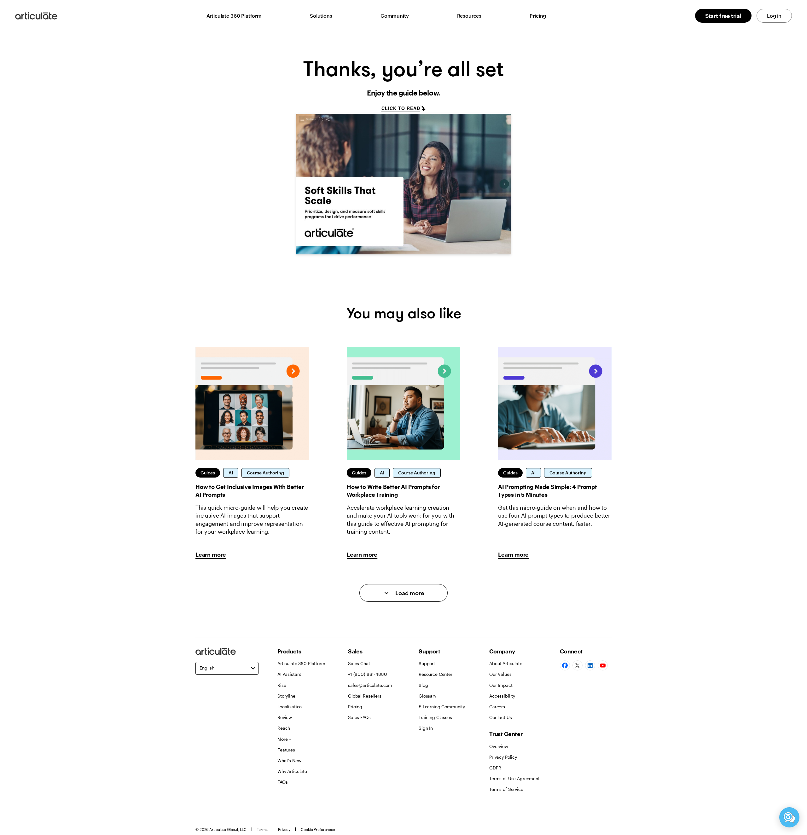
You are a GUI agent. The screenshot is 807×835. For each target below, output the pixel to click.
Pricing (538, 16)
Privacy (284, 829)
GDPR (495, 767)
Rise (281, 685)
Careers (497, 706)
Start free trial (723, 15)
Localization (289, 706)
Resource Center (435, 674)
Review (284, 717)
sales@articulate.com (370, 685)
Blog (423, 685)
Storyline (286, 696)
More (282, 739)
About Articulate (505, 663)
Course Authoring (265, 472)
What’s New (289, 760)
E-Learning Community (442, 706)
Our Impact (501, 685)
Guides (207, 472)
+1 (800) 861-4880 (367, 674)
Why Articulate (292, 771)
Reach (283, 728)
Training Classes (435, 717)
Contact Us (500, 717)
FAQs (282, 782)
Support (427, 663)
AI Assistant (289, 674)
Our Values (500, 674)
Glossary (427, 696)
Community (394, 16)
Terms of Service (506, 789)
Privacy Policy (503, 757)
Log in (774, 16)
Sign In (426, 728)
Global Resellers (364, 696)
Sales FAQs (359, 717)
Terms (262, 829)
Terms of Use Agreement (514, 778)
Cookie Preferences (318, 829)
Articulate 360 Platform (234, 16)
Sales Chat (359, 663)
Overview (498, 746)
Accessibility (502, 696)
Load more (409, 592)
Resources (469, 16)
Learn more (210, 554)
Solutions (321, 16)
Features (286, 749)
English (207, 667)
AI (231, 472)
